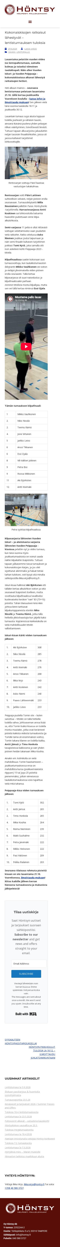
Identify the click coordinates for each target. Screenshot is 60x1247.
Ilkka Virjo (30, 49)
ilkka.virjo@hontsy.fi (34, 1184)
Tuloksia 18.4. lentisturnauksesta (21, 1112)
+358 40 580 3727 (14, 1188)
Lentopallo (23, 52)
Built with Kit (26, 1014)
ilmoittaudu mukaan (33, 877)
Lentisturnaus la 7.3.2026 (18, 1147)
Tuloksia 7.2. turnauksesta (18, 1143)
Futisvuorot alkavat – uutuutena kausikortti (27, 1121)
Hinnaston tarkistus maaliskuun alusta (24, 1156)
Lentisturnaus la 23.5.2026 (18, 1116)
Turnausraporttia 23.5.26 (17, 1099)
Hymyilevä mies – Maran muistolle (22, 1151)
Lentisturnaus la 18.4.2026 (18, 1134)
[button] (30, 21)
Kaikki (12, 52)
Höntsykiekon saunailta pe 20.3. (21, 1125)
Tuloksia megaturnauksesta (19, 1129)
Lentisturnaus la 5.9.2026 (18, 1087)
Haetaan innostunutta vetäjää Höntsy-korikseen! (30, 1138)
